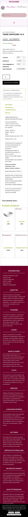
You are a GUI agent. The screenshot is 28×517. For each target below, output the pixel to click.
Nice (4, 32)
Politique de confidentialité (14, 514)
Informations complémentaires (10, 109)
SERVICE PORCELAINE (10, 32)
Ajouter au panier (11, 83)
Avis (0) (7, 113)
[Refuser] (26, 510)
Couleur (5, 57)
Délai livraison (7, 69)
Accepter (11, 512)
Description (8, 104)
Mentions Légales (7, 281)
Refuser (17, 512)
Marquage (6, 61)
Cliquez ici (18, 171)
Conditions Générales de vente (10, 275)
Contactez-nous (7, 277)
